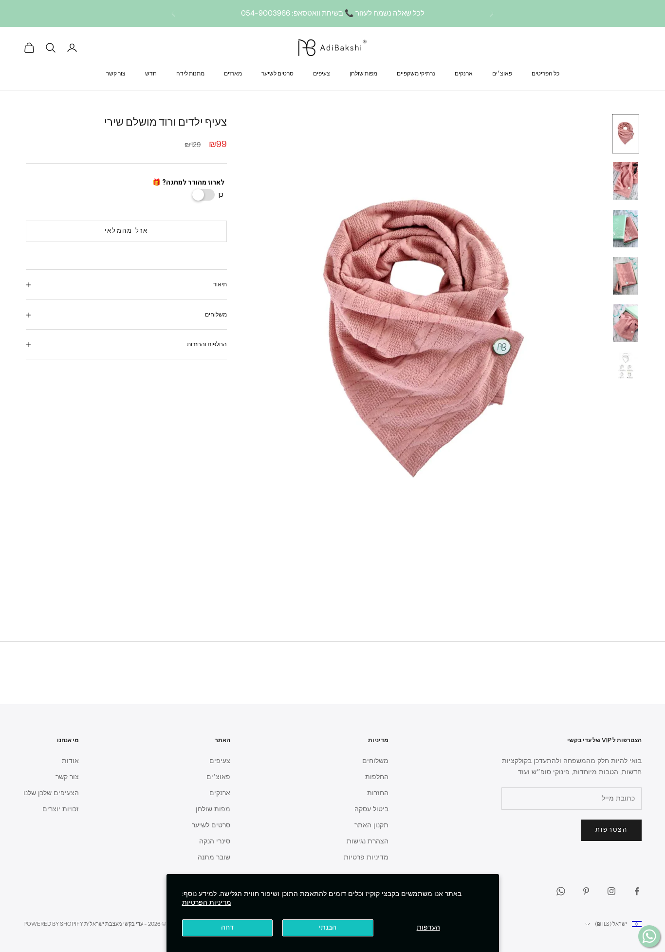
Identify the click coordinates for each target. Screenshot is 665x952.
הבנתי (327, 927)
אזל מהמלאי (126, 231)
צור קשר (116, 72)
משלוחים (375, 760)
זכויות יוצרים (60, 809)
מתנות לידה (190, 72)
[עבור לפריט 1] (625, 133)
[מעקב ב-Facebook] (637, 891)
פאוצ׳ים (502, 72)
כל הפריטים (545, 72)
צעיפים (321, 72)
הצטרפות (611, 829)
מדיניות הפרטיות (206, 902)
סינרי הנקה (214, 841)
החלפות (376, 777)
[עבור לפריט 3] (625, 228)
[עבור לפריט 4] (625, 276)
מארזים (233, 72)
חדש (151, 72)
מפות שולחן (363, 72)
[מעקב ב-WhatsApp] (561, 891)
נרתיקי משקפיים (416, 72)
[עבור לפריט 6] (625, 366)
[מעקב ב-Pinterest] (586, 891)
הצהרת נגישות (367, 841)
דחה (227, 927)
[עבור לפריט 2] (625, 181)
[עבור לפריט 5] (625, 323)
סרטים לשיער (277, 72)
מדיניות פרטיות (366, 857)
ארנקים (464, 72)
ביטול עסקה (371, 809)
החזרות (377, 793)
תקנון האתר (371, 825)
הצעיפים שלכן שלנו (51, 793)
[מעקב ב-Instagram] (611, 891)
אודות (70, 760)
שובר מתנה (214, 857)
